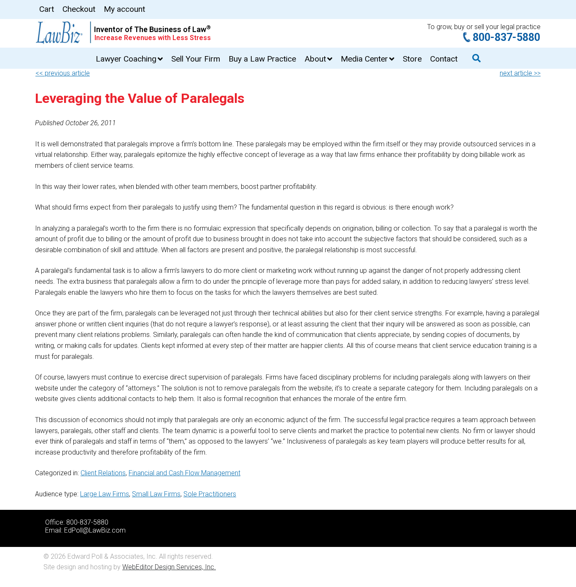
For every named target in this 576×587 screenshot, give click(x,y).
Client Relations (103, 473)
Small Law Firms (156, 494)
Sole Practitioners (209, 494)
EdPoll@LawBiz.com (95, 530)
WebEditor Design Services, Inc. (169, 567)
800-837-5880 (506, 37)
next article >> (520, 73)
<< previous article (62, 73)
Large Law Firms (104, 494)
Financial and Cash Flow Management (184, 473)
